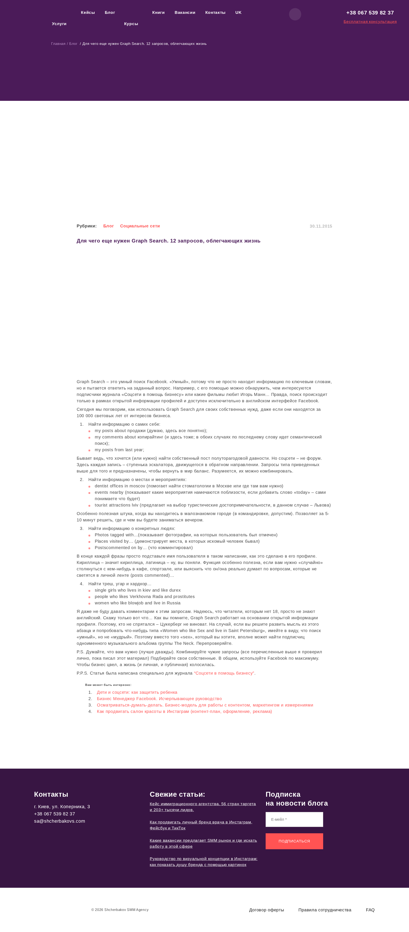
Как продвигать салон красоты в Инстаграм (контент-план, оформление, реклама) (184, 711)
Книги (158, 12)
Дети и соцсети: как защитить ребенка (137, 692)
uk (238, 12)
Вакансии (185, 12)
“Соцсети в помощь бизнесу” (224, 673)
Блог (110, 12)
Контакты (215, 12)
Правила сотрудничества (324, 910)
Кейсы (88, 12)
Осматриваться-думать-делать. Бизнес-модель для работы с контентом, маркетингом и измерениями (205, 705)
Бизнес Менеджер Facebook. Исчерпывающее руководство (159, 698)
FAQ (370, 910)
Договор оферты (266, 910)
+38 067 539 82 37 (370, 13)
